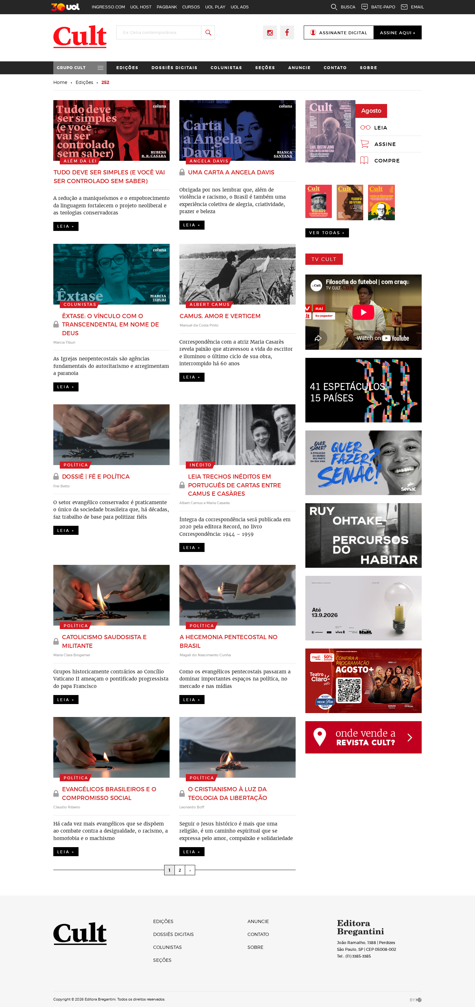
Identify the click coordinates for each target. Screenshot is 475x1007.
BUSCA (348, 7)
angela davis (209, 161)
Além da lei (80, 161)
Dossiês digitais (175, 67)
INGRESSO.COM (108, 7)
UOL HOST (141, 7)
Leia (380, 127)
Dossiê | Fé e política (96, 476)
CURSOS (191, 7)
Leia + (66, 226)
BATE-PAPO (383, 7)
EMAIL (417, 7)
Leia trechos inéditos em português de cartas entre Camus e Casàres (234, 485)
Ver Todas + (327, 232)
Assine (385, 144)
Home (60, 82)
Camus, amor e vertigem (220, 316)
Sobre (368, 67)
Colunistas (226, 67)
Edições (127, 67)
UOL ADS (240, 7)
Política (76, 464)
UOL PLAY (215, 7)
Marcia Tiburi (64, 342)
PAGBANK (167, 7)
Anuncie (299, 67)
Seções (265, 67)
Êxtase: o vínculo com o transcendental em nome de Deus (110, 325)
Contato (335, 67)
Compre (387, 160)
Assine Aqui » (397, 33)
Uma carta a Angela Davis (231, 172)
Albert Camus (210, 304)
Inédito (201, 464)
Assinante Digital (343, 33)
